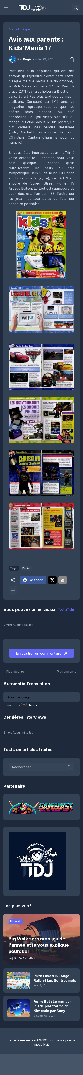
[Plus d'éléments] (13, 590)
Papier (27, 29)
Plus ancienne (67, 671)
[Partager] (70, 59)
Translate (34, 705)
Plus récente (15, 671)
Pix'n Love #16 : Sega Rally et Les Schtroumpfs (55, 978)
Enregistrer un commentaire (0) (41, 653)
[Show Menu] (6, 7)
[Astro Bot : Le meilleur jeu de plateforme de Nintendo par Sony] (18, 1008)
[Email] (62, 580)
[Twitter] (52, 580)
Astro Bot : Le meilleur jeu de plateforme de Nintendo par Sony (52, 1006)
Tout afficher (67, 609)
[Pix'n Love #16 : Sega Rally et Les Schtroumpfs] (18, 980)
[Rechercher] (76, 7)
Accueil (14, 29)
